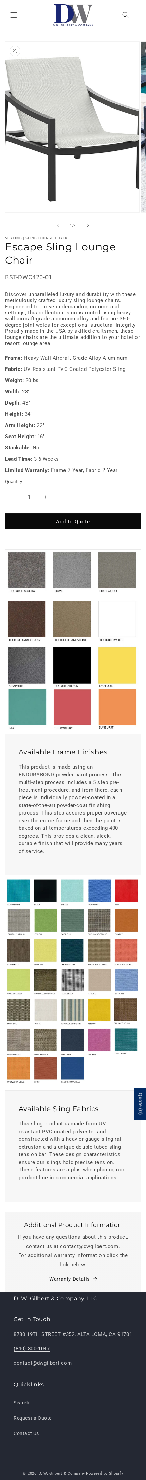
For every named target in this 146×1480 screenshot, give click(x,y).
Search (22, 1402)
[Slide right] (87, 225)
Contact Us (26, 1433)
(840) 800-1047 (32, 1349)
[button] (13, 14)
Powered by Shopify (104, 1473)
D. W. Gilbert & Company (62, 1473)
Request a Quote (33, 1418)
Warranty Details (69, 1279)
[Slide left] (58, 225)
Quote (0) (140, 1104)
